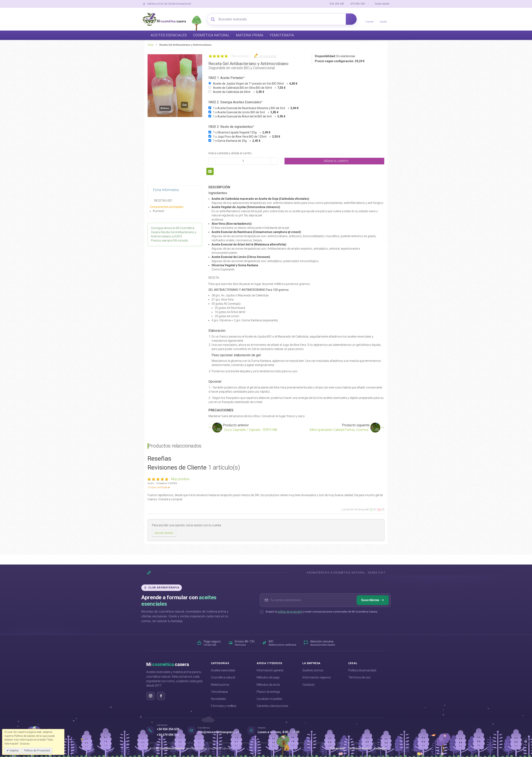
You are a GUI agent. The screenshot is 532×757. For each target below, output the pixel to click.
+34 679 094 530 (168, 735)
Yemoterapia (219, 691)
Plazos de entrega (268, 691)
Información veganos (316, 677)
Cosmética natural (223, 677)
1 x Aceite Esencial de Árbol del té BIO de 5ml (249, 116)
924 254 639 (337, 3)
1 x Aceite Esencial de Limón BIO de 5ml (245, 112)
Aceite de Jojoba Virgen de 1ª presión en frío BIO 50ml (255, 83)
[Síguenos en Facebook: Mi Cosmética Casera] (161, 696)
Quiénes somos (312, 670)
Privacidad (337, 748)
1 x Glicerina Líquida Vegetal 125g (241, 132)
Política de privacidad (362, 670)
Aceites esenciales (223, 670)
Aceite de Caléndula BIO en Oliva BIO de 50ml (249, 87)
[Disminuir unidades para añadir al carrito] (212, 161)
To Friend (210, 171)
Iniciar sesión (382, 3)
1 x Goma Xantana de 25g (236, 140)
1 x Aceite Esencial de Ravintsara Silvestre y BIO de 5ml (256, 108)
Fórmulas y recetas (223, 706)
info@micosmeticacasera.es (218, 732)
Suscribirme (370, 600)
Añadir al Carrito (335, 161)
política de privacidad (290, 611)
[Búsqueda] (351, 19)
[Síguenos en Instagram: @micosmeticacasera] (150, 696)
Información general (270, 670)
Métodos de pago (268, 677)
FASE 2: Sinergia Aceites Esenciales (235, 102)
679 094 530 (357, 3)
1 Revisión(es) (239, 56)
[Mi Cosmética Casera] (164, 19)
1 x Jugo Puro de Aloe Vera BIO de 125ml (246, 136)
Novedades (218, 698)
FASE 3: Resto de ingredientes (231, 127)
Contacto (308, 684)
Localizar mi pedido (269, 698)
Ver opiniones (268, 56)
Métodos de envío (268, 684)
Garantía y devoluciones (272, 706)
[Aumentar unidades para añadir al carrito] (274, 161)
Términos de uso (359, 677)
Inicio (150, 44)
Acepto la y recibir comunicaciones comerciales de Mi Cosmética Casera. (322, 611)
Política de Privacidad (37, 750)
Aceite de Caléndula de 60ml (238, 92)
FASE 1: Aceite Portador (226, 78)
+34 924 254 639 (168, 729)
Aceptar (14, 750)
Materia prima (220, 684)
